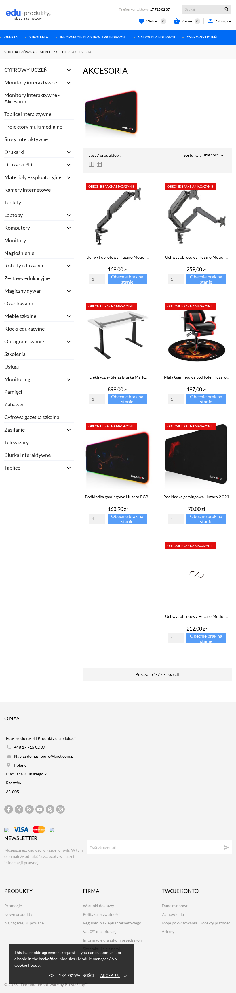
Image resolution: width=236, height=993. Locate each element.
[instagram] (60, 809)
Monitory (15, 240)
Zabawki (14, 404)
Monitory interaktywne (30, 82)
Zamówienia (173, 914)
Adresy (168, 931)
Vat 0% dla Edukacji (156, 37)
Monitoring (17, 379)
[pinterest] (50, 809)
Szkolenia (38, 37)
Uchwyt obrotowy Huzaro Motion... (117, 257)
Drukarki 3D (18, 164)
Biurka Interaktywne (27, 455)
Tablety (12, 202)
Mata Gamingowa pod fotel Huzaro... (196, 377)
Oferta (11, 37)
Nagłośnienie (19, 253)
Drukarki (14, 152)
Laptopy (13, 215)
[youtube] (39, 809)
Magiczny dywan (23, 291)
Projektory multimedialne (33, 126)
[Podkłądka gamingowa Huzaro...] (147, 435)
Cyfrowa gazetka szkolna (31, 417)
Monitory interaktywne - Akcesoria (32, 98)
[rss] (29, 809)
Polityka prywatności (71, 975)
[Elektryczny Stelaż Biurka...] (147, 315)
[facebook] (8, 809)
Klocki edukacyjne (24, 328)
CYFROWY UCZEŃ (202, 37)
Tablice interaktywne (27, 114)
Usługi (11, 366)
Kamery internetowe (27, 190)
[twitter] (19, 809)
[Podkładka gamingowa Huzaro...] (225, 435)
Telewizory (16, 442)
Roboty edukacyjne (25, 265)
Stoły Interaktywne (26, 139)
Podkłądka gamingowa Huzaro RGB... (118, 496)
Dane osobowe (175, 905)
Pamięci (13, 392)
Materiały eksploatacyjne (32, 177)
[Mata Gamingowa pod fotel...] (225, 315)
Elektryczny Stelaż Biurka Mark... (118, 377)
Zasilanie (14, 429)
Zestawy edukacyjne (27, 278)
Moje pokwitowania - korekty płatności (196, 922)
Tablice (12, 467)
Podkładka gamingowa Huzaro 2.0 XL (196, 496)
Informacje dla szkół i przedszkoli (93, 37)
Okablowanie (19, 303)
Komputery (17, 227)
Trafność (214, 155)
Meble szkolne (20, 316)
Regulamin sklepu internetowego (112, 922)
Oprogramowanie (24, 341)
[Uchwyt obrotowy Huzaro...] (147, 195)
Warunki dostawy (98, 905)
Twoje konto (180, 891)
